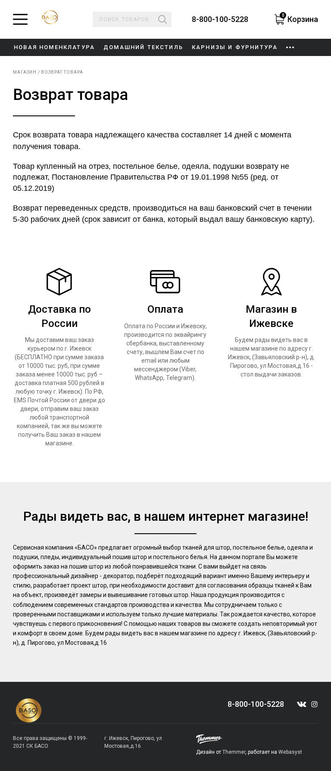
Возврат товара (62, 72)
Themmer (233, 752)
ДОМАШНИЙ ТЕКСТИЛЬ (143, 47)
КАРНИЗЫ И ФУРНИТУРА (235, 47)
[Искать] (162, 19)
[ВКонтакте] (301, 704)
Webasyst (290, 752)
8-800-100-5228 (220, 19)
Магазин (25, 72)
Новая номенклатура (54, 47)
